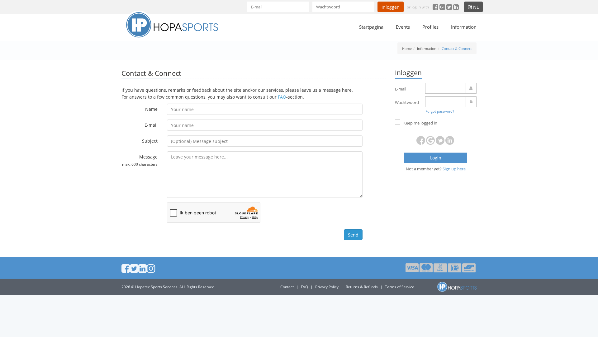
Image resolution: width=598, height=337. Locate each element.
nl (475, 7)
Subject (150, 141)
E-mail (151, 125)
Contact (287, 287)
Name (151, 109)
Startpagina (371, 27)
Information (464, 27)
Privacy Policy (327, 287)
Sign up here (454, 169)
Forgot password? (439, 111)
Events (403, 27)
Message (140, 160)
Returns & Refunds (362, 287)
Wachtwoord (407, 102)
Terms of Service (399, 287)
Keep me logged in (420, 123)
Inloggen (391, 7)
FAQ (282, 97)
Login (435, 158)
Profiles (430, 27)
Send (353, 235)
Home (407, 48)
